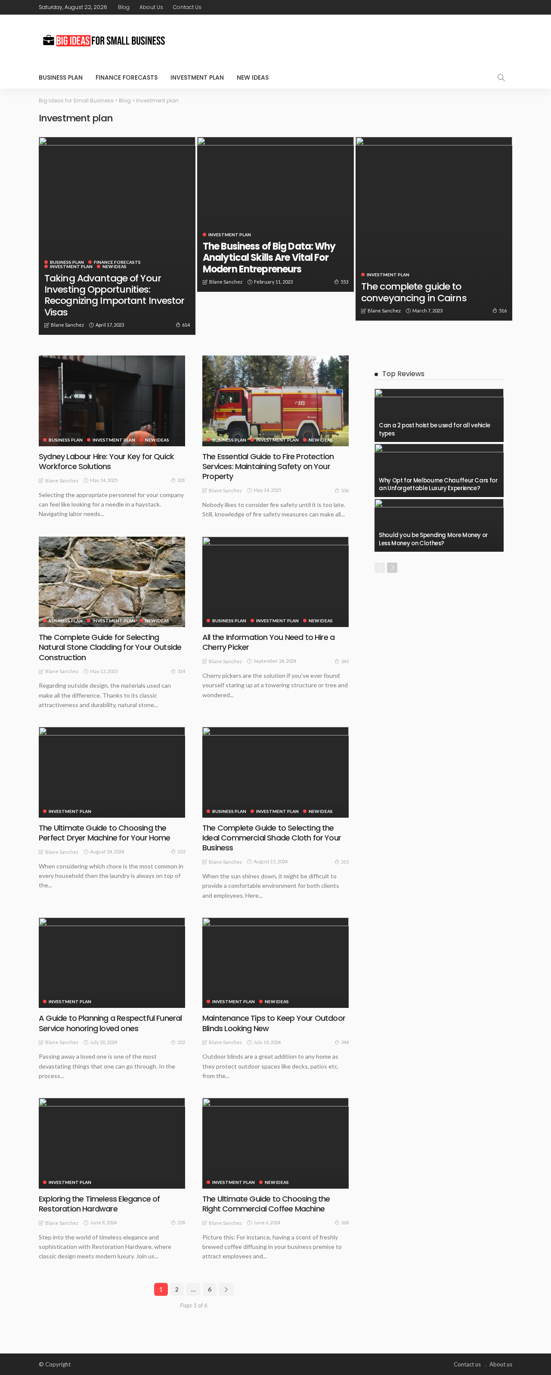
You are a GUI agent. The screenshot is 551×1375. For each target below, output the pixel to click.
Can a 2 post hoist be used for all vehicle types (434, 429)
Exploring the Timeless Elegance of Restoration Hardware (99, 1203)
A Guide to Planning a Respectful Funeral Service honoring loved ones (110, 1023)
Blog (124, 7)
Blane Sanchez (67, 325)
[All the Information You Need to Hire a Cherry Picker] (275, 582)
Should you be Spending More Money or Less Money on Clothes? (433, 539)
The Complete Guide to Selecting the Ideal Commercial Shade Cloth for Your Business (271, 837)
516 (503, 310)
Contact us (187, 7)
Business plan (61, 77)
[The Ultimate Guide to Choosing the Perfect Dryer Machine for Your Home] (112, 772)
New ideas (253, 77)
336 (345, 490)
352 (181, 1042)
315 (345, 862)
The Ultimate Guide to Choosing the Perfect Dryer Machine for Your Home (104, 832)
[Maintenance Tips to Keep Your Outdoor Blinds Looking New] (275, 963)
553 (344, 281)
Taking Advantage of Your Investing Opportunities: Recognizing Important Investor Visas (114, 295)
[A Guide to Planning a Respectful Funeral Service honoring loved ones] (112, 963)
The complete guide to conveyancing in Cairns (414, 292)
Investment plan (197, 77)
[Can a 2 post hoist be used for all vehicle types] (439, 415)
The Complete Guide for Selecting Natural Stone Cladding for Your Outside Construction (110, 647)
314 (181, 671)
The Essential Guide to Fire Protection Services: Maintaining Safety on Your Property (268, 466)
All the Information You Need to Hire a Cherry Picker (268, 642)
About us (151, 7)
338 (181, 1222)
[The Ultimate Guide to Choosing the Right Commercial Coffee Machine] (275, 1143)
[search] (501, 77)
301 (181, 480)
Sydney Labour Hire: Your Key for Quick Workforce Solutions (106, 461)
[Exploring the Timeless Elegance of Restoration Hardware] (112, 1143)
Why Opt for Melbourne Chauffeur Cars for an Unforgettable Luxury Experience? (438, 484)
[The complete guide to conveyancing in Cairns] (434, 229)
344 (345, 1042)
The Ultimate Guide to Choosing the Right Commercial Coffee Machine (266, 1203)
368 (345, 1222)
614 (186, 325)
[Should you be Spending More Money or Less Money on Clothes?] (439, 525)
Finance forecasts (127, 77)
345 (345, 661)
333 (181, 851)
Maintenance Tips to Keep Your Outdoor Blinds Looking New (273, 1023)
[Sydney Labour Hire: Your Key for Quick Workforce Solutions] (112, 400)
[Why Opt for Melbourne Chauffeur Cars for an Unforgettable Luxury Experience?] (439, 470)
